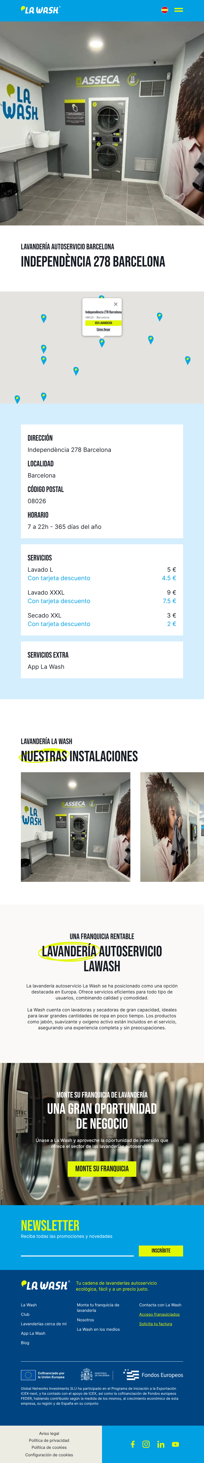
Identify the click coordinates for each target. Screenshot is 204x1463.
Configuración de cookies (49, 1454)
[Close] (116, 304)
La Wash (29, 1304)
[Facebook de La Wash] (133, 1444)
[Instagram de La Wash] (146, 1444)
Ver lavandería (103, 323)
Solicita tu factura (155, 1323)
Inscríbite (161, 1251)
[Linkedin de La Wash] (160, 1444)
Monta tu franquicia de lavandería (98, 1307)
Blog (25, 1342)
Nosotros (85, 1319)
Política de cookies (49, 1447)
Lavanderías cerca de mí (43, 1323)
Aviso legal (49, 1433)
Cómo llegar (103, 329)
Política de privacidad (49, 1440)
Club (25, 1314)
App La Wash (33, 1333)
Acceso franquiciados (159, 1314)
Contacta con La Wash (160, 1304)
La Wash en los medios (98, 1329)
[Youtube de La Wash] (175, 1444)
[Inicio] (41, 10)
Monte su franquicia (102, 1169)
